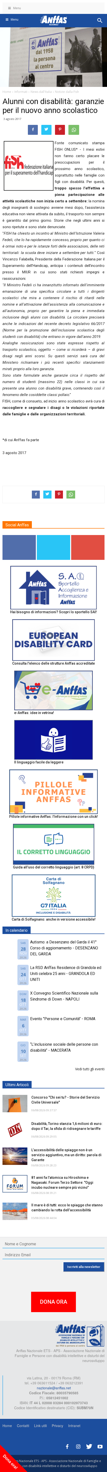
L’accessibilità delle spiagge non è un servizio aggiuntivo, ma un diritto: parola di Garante (66, 1155)
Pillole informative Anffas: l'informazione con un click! (53, 817)
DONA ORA (53, 1302)
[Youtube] (100, 1445)
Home (7, 1425)
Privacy (57, 1425)
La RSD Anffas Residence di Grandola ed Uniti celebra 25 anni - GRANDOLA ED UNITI (65, 973)
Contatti (23, 1425)
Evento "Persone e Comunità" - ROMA (62, 1018)
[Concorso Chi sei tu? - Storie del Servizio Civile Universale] (14, 1103)
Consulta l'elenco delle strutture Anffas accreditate (53, 663)
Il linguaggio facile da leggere (38, 762)
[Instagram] (78, 1445)
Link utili (40, 1425)
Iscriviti (88, 537)
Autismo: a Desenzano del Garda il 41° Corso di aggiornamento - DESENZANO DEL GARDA (64, 948)
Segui (19, 537)
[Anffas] (80, 1335)
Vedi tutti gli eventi (90, 1069)
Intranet (74, 1425)
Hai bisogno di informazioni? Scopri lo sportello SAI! (53, 612)
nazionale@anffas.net (54, 1387)
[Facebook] (67, 1445)
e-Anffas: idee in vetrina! (34, 713)
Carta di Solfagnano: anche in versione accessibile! (54, 919)
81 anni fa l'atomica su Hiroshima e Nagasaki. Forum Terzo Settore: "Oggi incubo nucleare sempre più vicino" (62, 1182)
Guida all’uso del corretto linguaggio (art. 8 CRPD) (53, 867)
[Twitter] (89, 1445)
